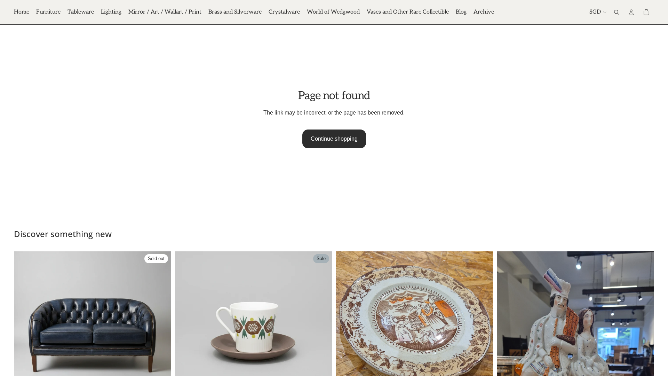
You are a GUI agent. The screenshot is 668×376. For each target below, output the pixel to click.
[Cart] (646, 12)
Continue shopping (334, 139)
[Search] (616, 12)
